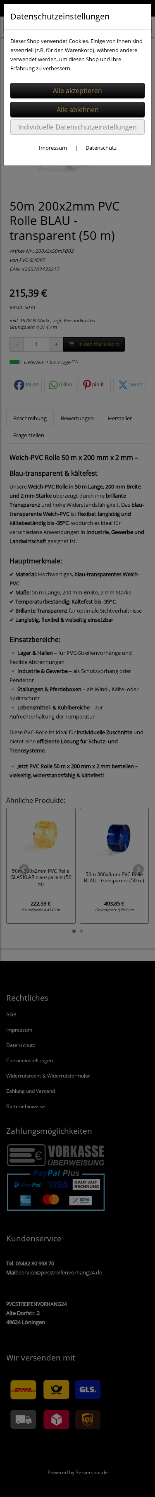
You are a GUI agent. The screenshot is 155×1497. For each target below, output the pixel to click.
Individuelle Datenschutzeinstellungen (77, 127)
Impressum (53, 147)
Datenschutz (101, 147)
